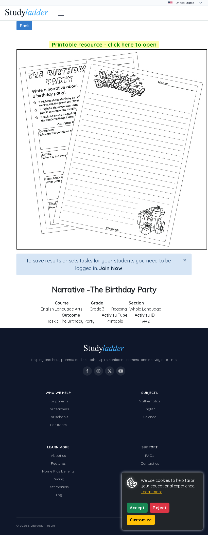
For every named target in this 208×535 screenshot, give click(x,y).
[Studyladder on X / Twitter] (109, 371)
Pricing (58, 479)
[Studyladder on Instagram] (98, 371)
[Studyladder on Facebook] (87, 371)
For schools (58, 417)
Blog (58, 494)
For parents (58, 401)
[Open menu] (61, 13)
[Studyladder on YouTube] (120, 371)
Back (24, 25)
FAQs (149, 455)
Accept (137, 507)
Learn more (151, 491)
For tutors (58, 424)
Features (58, 463)
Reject (159, 507)
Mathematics (150, 401)
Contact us (150, 463)
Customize (141, 519)
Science (149, 417)
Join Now (110, 268)
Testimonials (58, 487)
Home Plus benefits (58, 471)
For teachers (58, 409)
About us (58, 455)
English (149, 409)
